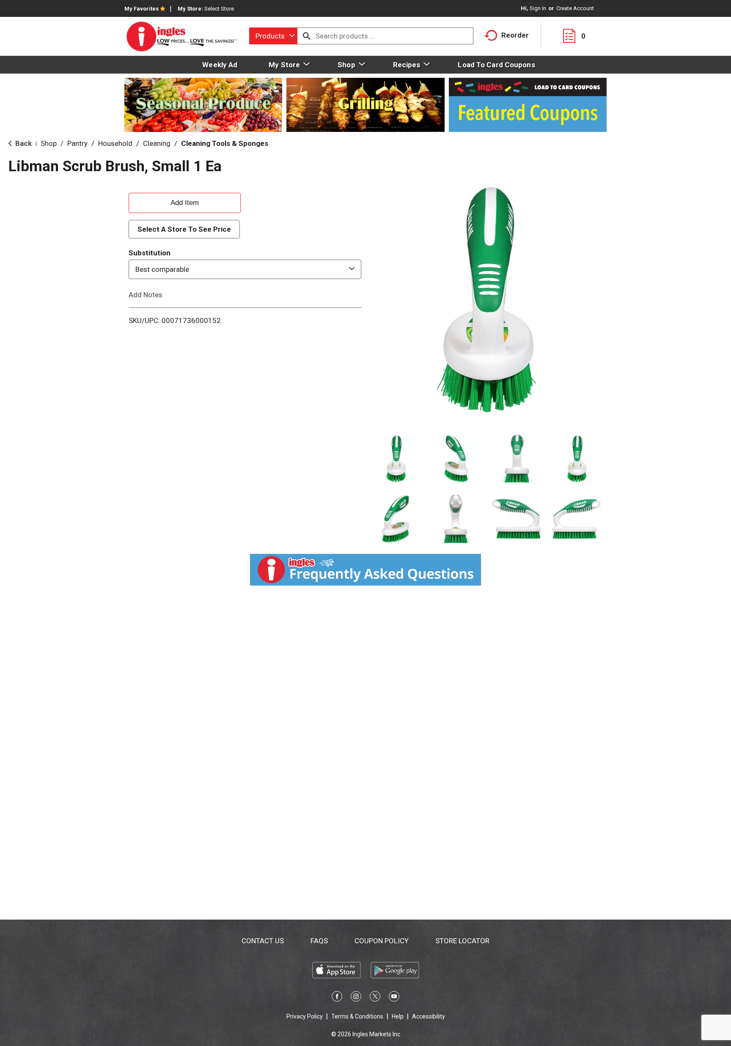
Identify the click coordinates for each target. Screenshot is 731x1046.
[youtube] (394, 997)
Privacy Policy (304, 1016)
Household (115, 143)
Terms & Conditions (357, 1016)
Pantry (77, 143)
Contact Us (263, 940)
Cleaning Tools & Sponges (224, 143)
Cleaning (156, 143)
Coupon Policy (382, 940)
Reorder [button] (515, 35)
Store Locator (462, 940)
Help (398, 1016)
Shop (49, 143)
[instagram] (356, 997)
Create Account (575, 8)
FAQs (319, 940)
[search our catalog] (306, 35)
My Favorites (141, 8)
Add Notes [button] (145, 294)
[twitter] (375, 997)
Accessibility (428, 1016)
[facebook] (337, 997)
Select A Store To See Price (184, 229)
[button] (396, 459)
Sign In (538, 8)
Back (23, 143)
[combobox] (273, 35)
